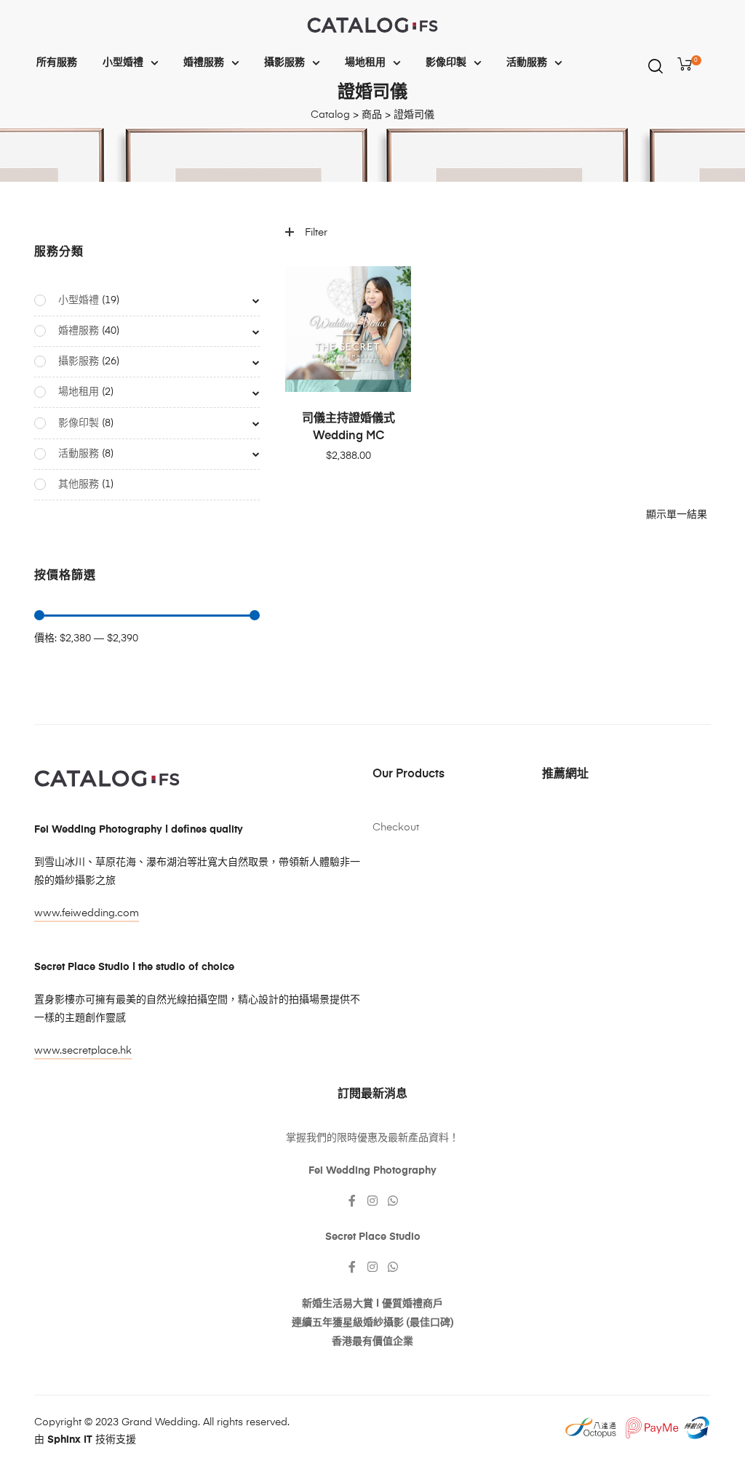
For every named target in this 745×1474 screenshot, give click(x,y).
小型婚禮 (123, 62)
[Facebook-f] (352, 1200)
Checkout (395, 827)
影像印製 (446, 62)
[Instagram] (372, 1200)
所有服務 (56, 62)
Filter (316, 233)
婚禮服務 (203, 62)
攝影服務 (284, 62)
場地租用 (365, 62)
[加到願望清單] (392, 284)
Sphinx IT (69, 1440)
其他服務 (78, 484)
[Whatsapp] (393, 1200)
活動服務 (526, 62)
